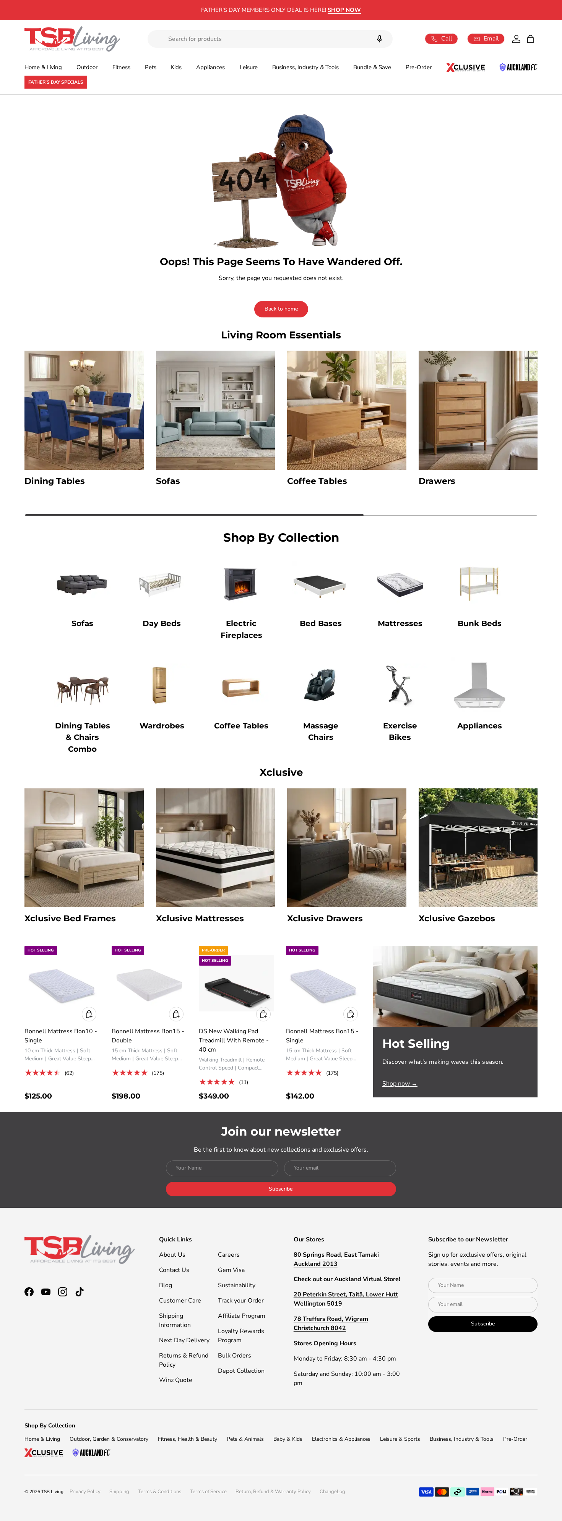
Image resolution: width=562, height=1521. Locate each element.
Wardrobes (162, 725)
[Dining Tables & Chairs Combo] (82, 685)
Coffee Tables (241, 725)
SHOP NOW (321, 10)
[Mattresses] (400, 583)
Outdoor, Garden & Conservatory (109, 1439)
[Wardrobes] (161, 685)
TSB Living (52, 1492)
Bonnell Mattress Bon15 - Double (148, 1036)
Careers (229, 1255)
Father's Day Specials (55, 82)
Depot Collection (241, 1371)
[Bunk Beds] (479, 583)
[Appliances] (479, 685)
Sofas (82, 623)
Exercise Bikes (400, 731)
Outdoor (86, 67)
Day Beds (162, 623)
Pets (150, 67)
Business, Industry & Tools (305, 67)
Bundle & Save (372, 67)
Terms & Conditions (159, 1491)
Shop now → (399, 1083)
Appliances (210, 67)
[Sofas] (82, 583)
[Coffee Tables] (241, 685)
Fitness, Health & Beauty (187, 1439)
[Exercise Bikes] (400, 685)
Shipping (119, 1491)
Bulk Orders (234, 1355)
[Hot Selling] (455, 986)
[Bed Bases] (320, 583)
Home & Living (43, 67)
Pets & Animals (245, 1439)
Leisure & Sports (400, 1439)
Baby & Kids (287, 1439)
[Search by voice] (379, 39)
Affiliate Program (241, 1316)
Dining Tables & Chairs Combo (82, 737)
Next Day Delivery (184, 1340)
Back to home (281, 308)
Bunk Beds (480, 623)
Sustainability (236, 1285)
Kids (176, 67)
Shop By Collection (49, 1425)
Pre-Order (419, 67)
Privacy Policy (85, 1491)
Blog (165, 1285)
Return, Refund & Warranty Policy (273, 1491)
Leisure (249, 67)
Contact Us (174, 1270)
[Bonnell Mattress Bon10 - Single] (61, 983)
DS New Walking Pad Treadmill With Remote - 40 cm (234, 1040)
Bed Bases (321, 623)
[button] (530, 39)
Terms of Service (208, 1491)
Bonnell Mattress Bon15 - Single (322, 1036)
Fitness (121, 67)
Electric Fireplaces (241, 629)
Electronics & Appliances (341, 1439)
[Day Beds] (161, 583)
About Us (172, 1255)
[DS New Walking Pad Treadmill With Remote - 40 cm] (236, 983)
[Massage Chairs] (320, 685)
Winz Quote (175, 1380)
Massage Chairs (320, 731)
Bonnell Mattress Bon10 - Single (60, 1036)
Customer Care (180, 1300)
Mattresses (400, 623)
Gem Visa (231, 1270)
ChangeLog (332, 1491)
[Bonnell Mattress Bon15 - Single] (323, 983)
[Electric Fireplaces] (241, 583)
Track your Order (241, 1300)
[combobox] (270, 39)
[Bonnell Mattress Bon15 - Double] (149, 983)
